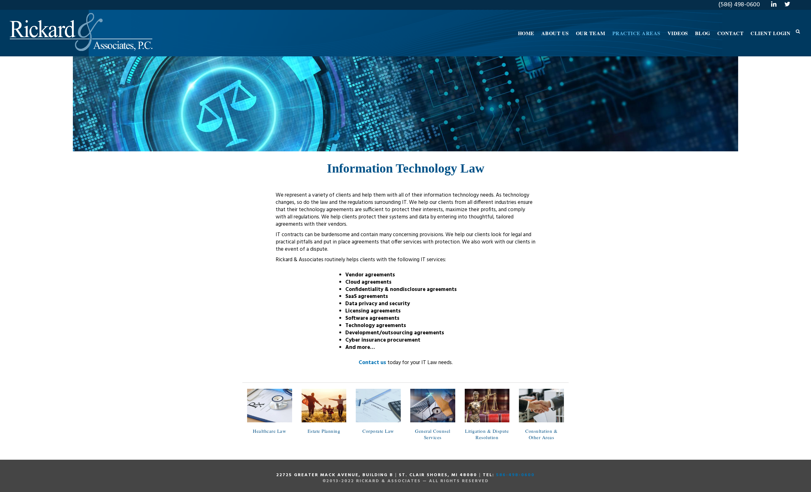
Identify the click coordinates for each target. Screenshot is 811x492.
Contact (730, 33)
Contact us (372, 362)
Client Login (770, 33)
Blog (702, 33)
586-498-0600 (515, 475)
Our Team (590, 33)
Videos (677, 33)
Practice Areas (636, 33)
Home (526, 33)
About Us (555, 33)
